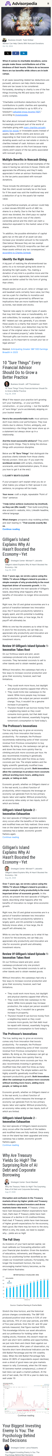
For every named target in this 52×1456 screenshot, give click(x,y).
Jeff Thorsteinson (32, 384)
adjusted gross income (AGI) (26, 112)
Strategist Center (18, 561)
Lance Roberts (32, 1448)
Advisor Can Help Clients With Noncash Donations (23, 43)
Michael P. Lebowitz (34, 561)
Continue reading (11, 529)
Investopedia (21, 115)
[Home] (21, 3)
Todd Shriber (28, 40)
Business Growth (15, 40)
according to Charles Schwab (17, 252)
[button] (7, 53)
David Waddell (32, 1182)
